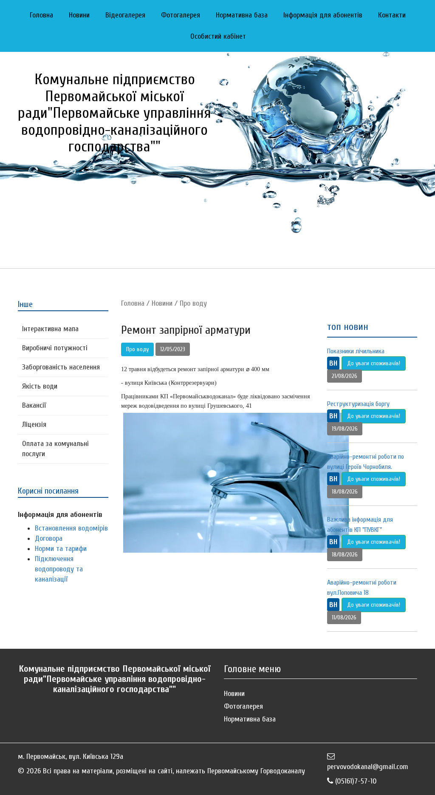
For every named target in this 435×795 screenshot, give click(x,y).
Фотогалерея (180, 15)
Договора (48, 538)
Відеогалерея (125, 15)
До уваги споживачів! (373, 363)
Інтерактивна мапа (50, 328)
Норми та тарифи (61, 548)
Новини (79, 15)
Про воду (193, 303)
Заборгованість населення (61, 367)
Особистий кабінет (218, 36)
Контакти (392, 15)
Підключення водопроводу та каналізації (59, 569)
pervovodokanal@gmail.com (367, 766)
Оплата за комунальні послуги (55, 448)
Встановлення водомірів (71, 528)
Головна (41, 15)
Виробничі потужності (55, 348)
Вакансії (34, 405)
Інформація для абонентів (322, 15)
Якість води (39, 386)
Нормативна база (242, 15)
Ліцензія (34, 424)
